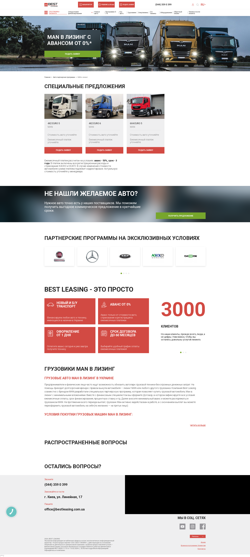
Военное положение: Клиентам (193, 545)
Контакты (202, 549)
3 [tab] (126, 273)
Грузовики (132, 12)
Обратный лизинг (178, 12)
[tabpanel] (125, 43)
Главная (47, 77)
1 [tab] (125, 68)
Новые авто (97, 12)
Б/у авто (122, 12)
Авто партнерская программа (64, 77)
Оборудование (166, 12)
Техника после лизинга (194, 12)
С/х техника (153, 12)
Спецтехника (143, 12)
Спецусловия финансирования (75, 12)
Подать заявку (72, 54)
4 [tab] (128, 273)
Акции (203, 542)
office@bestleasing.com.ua (64, 509)
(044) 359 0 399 (163, 4)
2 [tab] (123, 273)
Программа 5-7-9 (110, 12)
